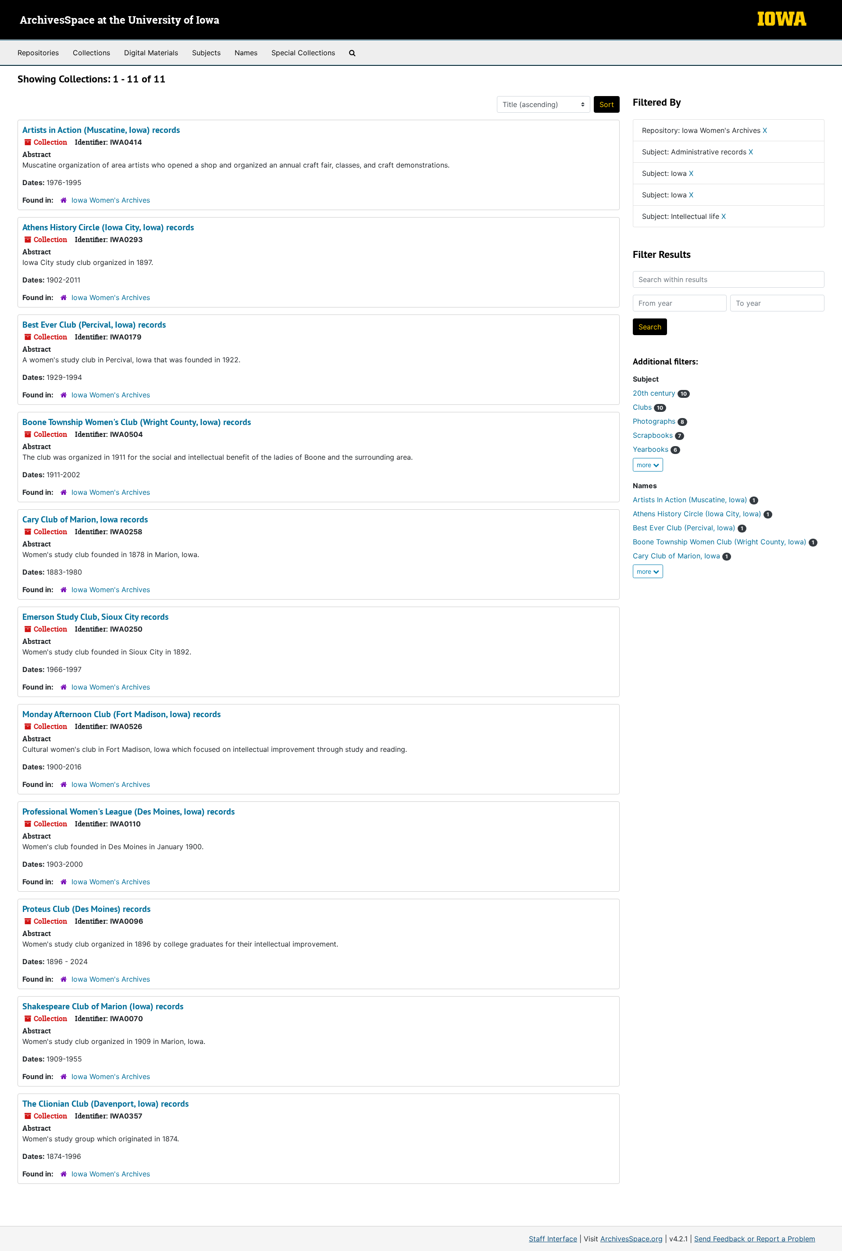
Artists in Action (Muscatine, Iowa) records (101, 130)
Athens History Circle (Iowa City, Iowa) (701, 513)
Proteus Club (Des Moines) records (86, 909)
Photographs (658, 421)
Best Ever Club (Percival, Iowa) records (94, 324)
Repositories (38, 52)
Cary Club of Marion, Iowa (680, 555)
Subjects (206, 52)
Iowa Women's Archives (110, 200)
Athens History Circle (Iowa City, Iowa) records (108, 227)
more (645, 464)
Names (246, 52)
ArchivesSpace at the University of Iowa (119, 20)
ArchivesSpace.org (631, 1238)
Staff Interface (553, 1238)
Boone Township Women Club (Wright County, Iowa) (723, 541)
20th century (660, 393)
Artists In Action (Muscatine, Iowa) (694, 499)
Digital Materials (151, 52)
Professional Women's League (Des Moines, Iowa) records (128, 811)
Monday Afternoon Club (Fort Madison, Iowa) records (121, 714)
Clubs (648, 407)
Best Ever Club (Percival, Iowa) (688, 527)
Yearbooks (655, 449)
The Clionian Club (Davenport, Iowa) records (105, 1103)
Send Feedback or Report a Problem (754, 1238)
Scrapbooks (657, 435)
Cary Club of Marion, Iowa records (85, 519)
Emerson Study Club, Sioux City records (95, 616)
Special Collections (303, 52)
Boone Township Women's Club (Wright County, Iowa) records (136, 422)
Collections (91, 52)
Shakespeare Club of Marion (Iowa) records (102, 1006)
